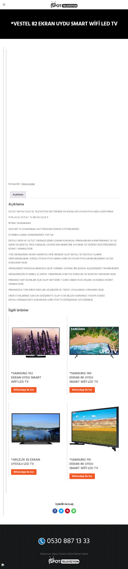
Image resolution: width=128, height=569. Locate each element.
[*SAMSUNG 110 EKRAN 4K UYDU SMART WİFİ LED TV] (94, 429)
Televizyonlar (28, 184)
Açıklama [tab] (18, 195)
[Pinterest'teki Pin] (67, 511)
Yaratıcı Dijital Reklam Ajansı (73, 554)
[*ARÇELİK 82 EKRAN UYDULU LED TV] (35, 429)
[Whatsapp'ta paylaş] (74, 511)
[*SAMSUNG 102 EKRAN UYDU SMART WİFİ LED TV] (35, 342)
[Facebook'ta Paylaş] (55, 511)
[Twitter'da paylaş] (61, 511)
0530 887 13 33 (68, 541)
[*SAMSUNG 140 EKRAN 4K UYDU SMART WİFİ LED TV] (94, 342)
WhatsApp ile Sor (24, 390)
